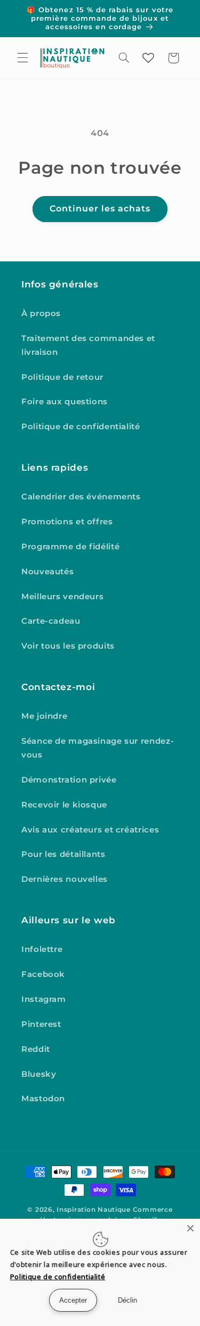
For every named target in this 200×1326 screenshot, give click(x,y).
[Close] (190, 1228)
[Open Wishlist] (148, 58)
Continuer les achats (100, 208)
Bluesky (38, 1074)
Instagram (43, 999)
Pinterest (41, 1024)
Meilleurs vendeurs (62, 596)
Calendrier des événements (81, 497)
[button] (22, 58)
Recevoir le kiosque (64, 805)
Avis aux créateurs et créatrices (90, 830)
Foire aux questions (64, 401)
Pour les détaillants (63, 854)
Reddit (35, 1049)
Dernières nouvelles (64, 879)
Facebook (43, 974)
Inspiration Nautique (94, 1209)
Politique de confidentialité (80, 426)
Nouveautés (47, 571)
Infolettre (41, 949)
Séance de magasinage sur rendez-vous (97, 748)
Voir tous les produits (68, 646)
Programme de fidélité (70, 546)
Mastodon (43, 1098)
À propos (41, 313)
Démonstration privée (69, 780)
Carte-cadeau (51, 621)
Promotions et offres (67, 521)
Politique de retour (62, 377)
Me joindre (44, 716)
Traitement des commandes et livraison (88, 345)
